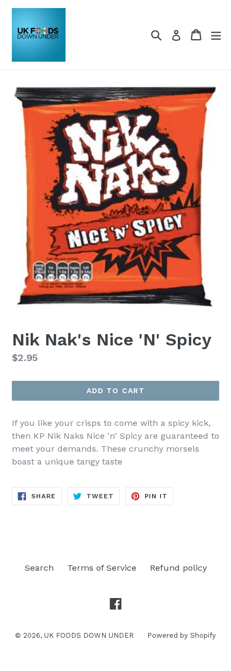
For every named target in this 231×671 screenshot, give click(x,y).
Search (39, 568)
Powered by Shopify (181, 635)
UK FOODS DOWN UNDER (89, 635)
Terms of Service (101, 568)
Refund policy (178, 568)
